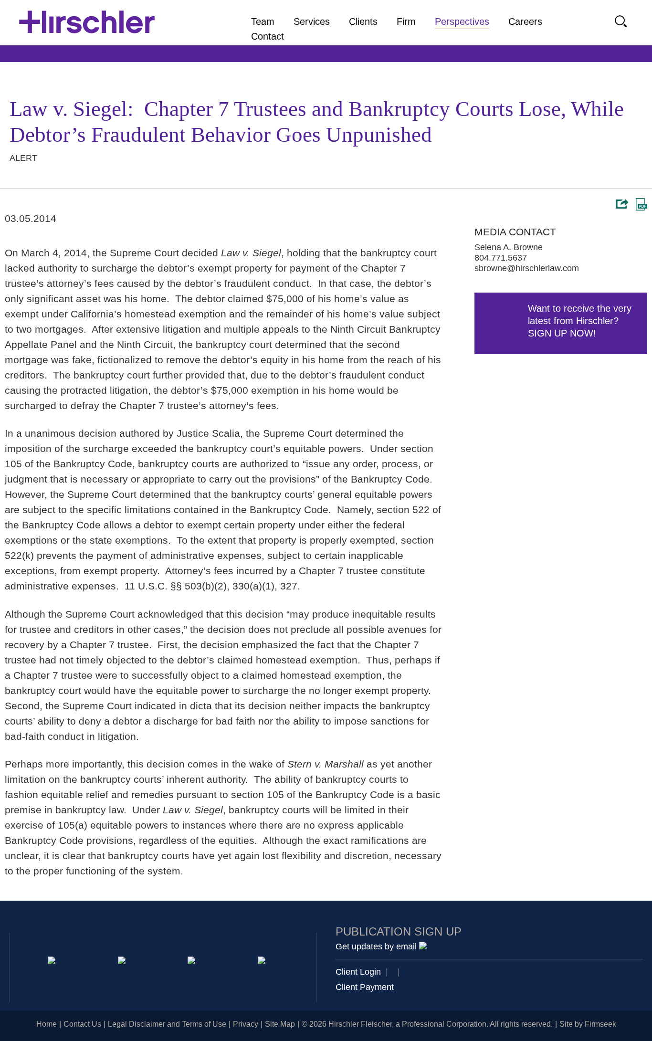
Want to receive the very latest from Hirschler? (579, 320)
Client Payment (365, 987)
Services (312, 21)
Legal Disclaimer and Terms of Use (167, 1024)
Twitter (193, 962)
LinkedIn (123, 962)
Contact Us (82, 1024)
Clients (363, 21)
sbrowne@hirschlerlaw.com (526, 268)
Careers (525, 21)
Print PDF (641, 204)
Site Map (280, 1024)
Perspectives (462, 21)
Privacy (245, 1024)
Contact (267, 36)
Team (262, 21)
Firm (406, 21)
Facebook (263, 962)
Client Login (358, 972)
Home (46, 1024)
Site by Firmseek (587, 1024)
